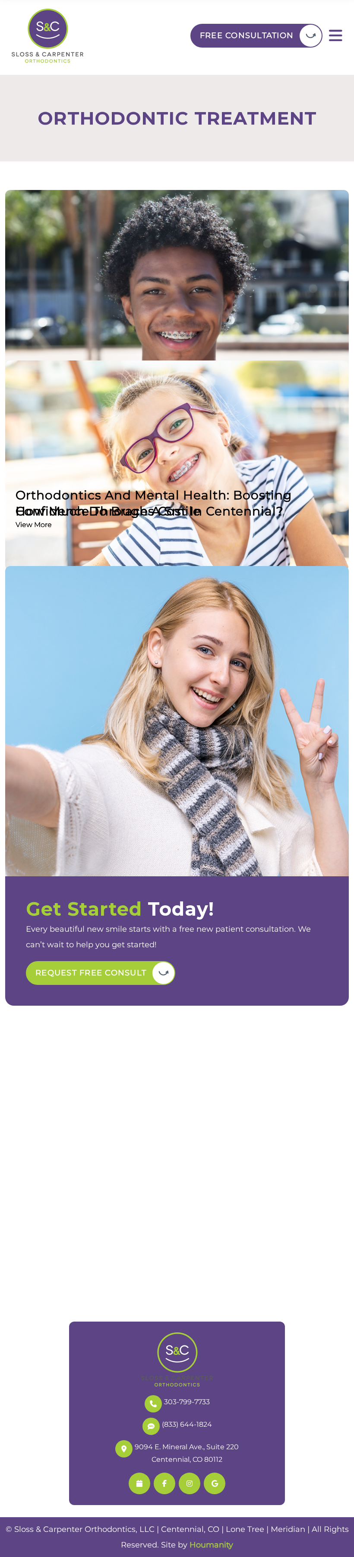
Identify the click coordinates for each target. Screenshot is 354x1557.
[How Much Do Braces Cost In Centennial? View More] (177, 319)
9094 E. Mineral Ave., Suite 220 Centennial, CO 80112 (187, 1453)
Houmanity (211, 1545)
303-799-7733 (187, 1402)
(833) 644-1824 (187, 1424)
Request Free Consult (90, 973)
